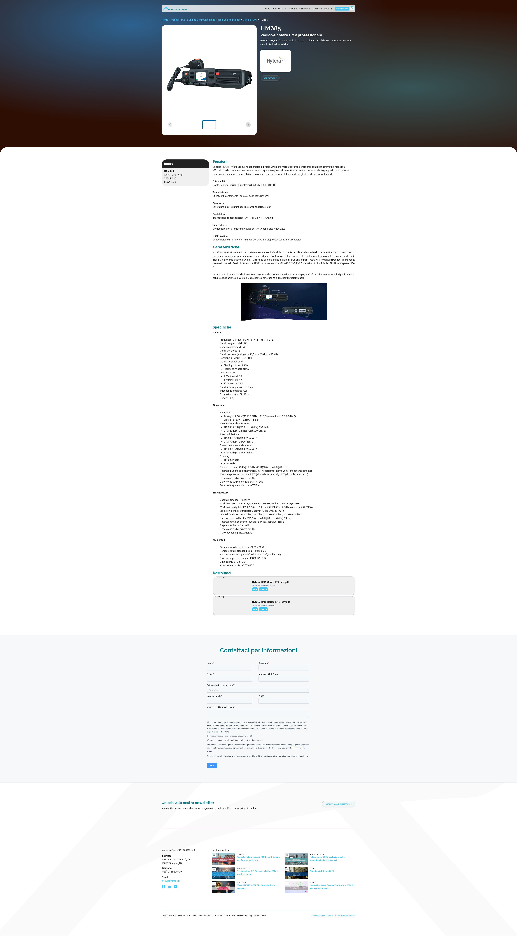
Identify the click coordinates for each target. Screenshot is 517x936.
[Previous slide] (170, 124)
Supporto (317, 8)
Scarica (263, 589)
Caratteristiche (173, 174)
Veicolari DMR (250, 19)
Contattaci (328, 8)
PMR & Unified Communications (198, 19)
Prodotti (269, 8)
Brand (281, 8)
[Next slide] (248, 124)
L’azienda (303, 8)
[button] (352, 8)
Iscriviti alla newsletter (337, 864)
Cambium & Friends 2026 (322, 931)
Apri (255, 589)
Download (170, 182)
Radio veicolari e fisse (229, 19)
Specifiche (170, 178)
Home (165, 19)
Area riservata (342, 8)
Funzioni (169, 171)
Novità (292, 8)
